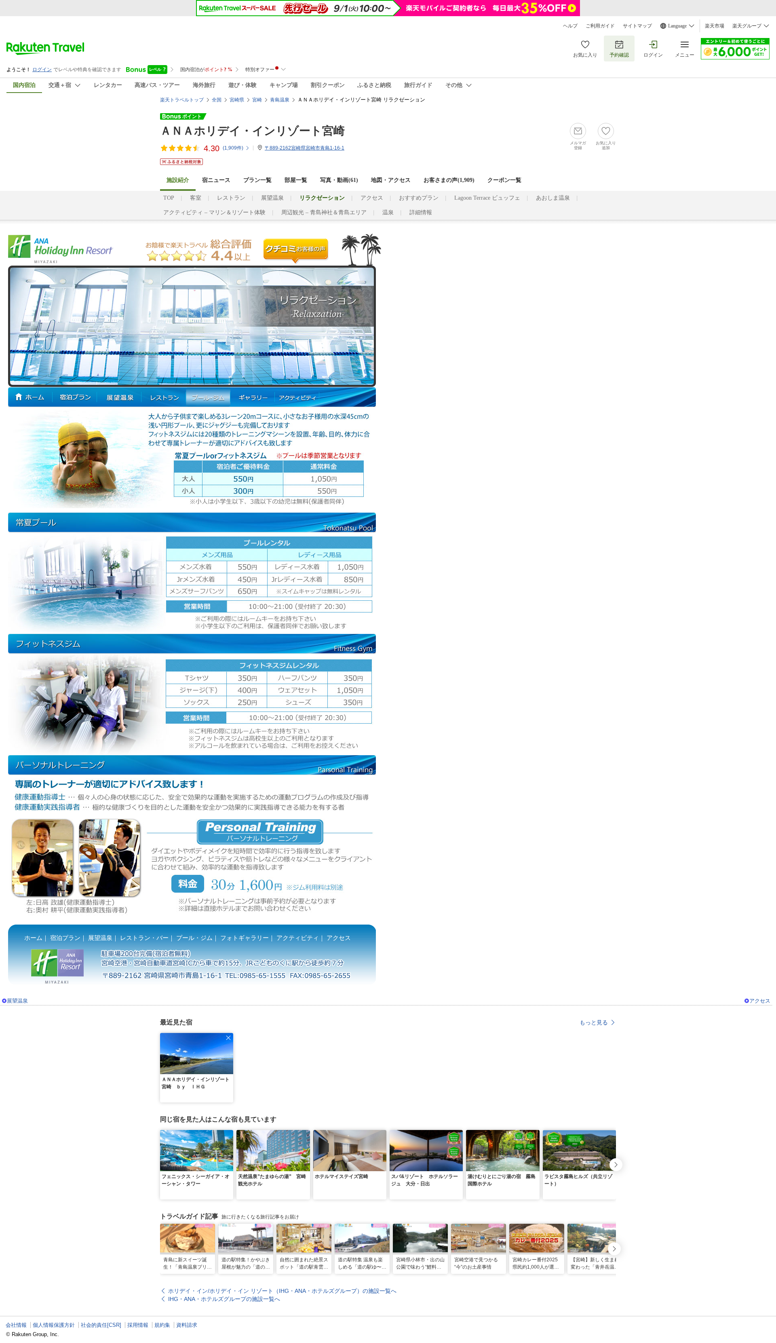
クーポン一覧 (504, 180)
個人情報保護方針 (54, 1325)
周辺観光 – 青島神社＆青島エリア (324, 212)
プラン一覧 (257, 180)
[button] (228, 1038)
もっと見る (594, 1022)
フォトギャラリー (244, 937)
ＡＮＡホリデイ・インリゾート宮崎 (252, 131)
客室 (195, 198)
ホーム (33, 937)
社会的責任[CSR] (101, 1325)
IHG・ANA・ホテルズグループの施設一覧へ (224, 1299)
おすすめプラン (419, 198)
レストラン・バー (144, 937)
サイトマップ (637, 26)
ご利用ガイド (600, 26)
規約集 (162, 1325)
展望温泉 (272, 198)
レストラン (231, 198)
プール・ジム (194, 937)
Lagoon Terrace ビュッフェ (487, 198)
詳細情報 (420, 212)
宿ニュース (216, 180)
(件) (233, 148)
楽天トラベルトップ (182, 100)
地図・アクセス (391, 180)
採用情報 (137, 1325)
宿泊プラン (65, 937)
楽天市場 (714, 26)
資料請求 (186, 1325)
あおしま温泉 (553, 198)
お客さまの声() (449, 180)
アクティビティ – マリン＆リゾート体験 (214, 212)
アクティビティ (297, 937)
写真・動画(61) (339, 180)
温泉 (388, 212)
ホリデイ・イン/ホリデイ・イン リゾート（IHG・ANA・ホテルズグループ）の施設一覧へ (282, 1291)
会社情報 (16, 1325)
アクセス (372, 198)
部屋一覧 (296, 180)
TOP (168, 198)
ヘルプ (570, 26)
